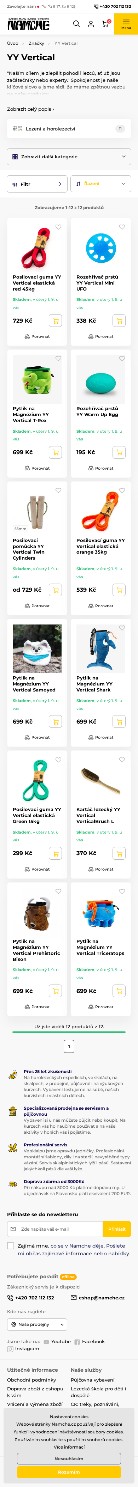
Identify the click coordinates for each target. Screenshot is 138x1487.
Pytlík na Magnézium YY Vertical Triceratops (100, 947)
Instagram (27, 1348)
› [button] (30, 109)
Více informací (69, 1447)
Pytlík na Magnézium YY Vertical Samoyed (34, 684)
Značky (36, 43)
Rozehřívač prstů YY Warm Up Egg (97, 411)
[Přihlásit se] (91, 24)
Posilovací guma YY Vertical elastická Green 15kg (37, 815)
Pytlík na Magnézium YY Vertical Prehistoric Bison (36, 950)
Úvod (12, 43)
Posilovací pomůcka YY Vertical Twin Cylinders (29, 549)
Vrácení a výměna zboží (35, 1404)
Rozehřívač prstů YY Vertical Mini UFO (97, 283)
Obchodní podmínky (31, 1380)
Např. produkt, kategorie (52, 63)
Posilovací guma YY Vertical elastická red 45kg (37, 283)
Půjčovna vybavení (93, 1380)
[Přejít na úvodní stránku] (28, 24)
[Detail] (55, 590)
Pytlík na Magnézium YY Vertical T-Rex (31, 414)
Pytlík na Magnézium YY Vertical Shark (94, 684)
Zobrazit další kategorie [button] (49, 156)
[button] (77, 24)
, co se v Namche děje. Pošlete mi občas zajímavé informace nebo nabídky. (74, 1250)
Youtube (61, 1341)
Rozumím (69, 1472)
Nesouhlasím (69, 1458)
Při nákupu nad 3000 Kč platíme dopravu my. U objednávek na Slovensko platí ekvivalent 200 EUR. (77, 1190)
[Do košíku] (55, 321)
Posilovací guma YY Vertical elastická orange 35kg (100, 546)
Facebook (93, 1341)
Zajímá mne (33, 1246)
